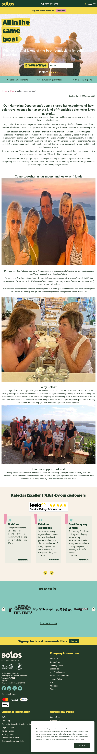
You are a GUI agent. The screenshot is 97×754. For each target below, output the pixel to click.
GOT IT (82, 745)
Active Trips (55, 717)
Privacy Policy (56, 679)
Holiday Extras (8, 730)
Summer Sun (55, 720)
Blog (12, 90)
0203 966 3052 (49, 4)
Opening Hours (56, 665)
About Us (54, 658)
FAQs (4, 717)
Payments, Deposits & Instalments (16, 724)
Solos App (6, 720)
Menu (90, 4)
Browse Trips (36, 65)
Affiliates (54, 685)
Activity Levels (8, 734)
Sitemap (53, 689)
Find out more (48, 623)
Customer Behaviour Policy (13, 741)
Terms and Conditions (59, 675)
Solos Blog (54, 668)
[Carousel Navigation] (48, 609)
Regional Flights (8, 727)
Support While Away (10, 737)
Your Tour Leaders (57, 672)
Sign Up (73, 641)
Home (4, 90)
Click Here (61, 11)
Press (52, 682)
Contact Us (55, 662)
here (28, 399)
